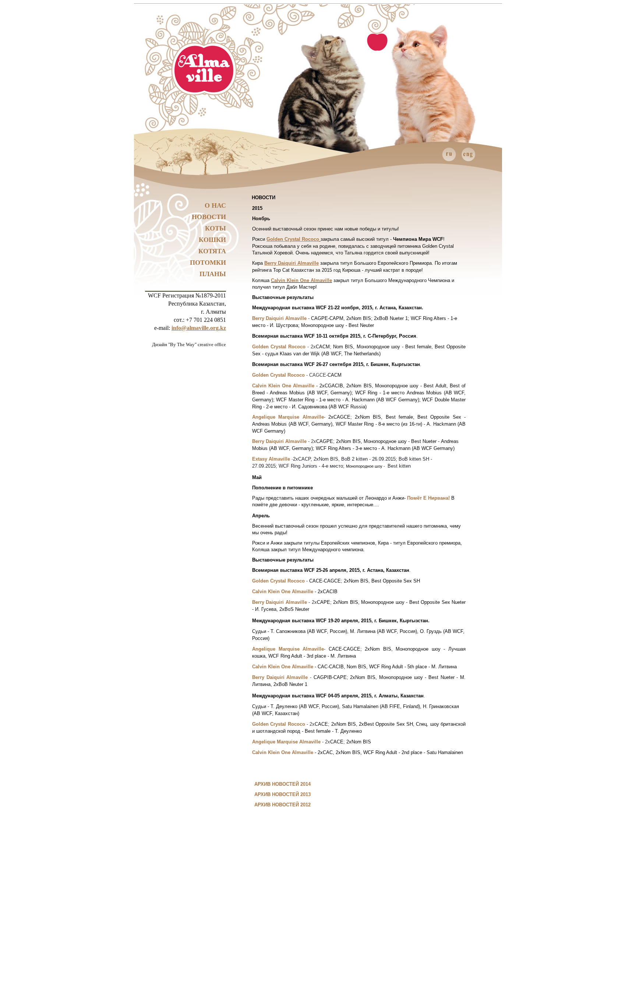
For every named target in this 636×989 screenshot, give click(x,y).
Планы (212, 274)
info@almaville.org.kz (199, 328)
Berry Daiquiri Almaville (291, 263)
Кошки (212, 239)
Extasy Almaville (271, 459)
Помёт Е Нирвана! (428, 498)
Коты (215, 228)
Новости (209, 217)
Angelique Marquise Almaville (288, 417)
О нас (215, 205)
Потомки (208, 262)
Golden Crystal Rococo (292, 239)
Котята (212, 251)
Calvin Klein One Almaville (301, 280)
